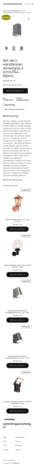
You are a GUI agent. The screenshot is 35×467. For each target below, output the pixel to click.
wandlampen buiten (13, 11)
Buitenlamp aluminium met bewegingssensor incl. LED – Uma (17, 311)
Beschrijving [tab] (10, 105)
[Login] (28, 4)
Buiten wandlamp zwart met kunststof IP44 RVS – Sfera (17, 266)
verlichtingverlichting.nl (12, 4)
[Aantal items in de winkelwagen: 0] (32, 4)
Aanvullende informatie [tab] (14, 109)
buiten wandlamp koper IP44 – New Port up (17, 220)
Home (5, 11)
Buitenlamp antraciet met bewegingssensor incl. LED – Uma (17, 357)
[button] (28, 19)
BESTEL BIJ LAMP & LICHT (13, 179)
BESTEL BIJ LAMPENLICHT (15, 91)
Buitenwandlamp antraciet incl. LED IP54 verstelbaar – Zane (17, 402)
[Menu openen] (25, 4)
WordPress (16, 463)
